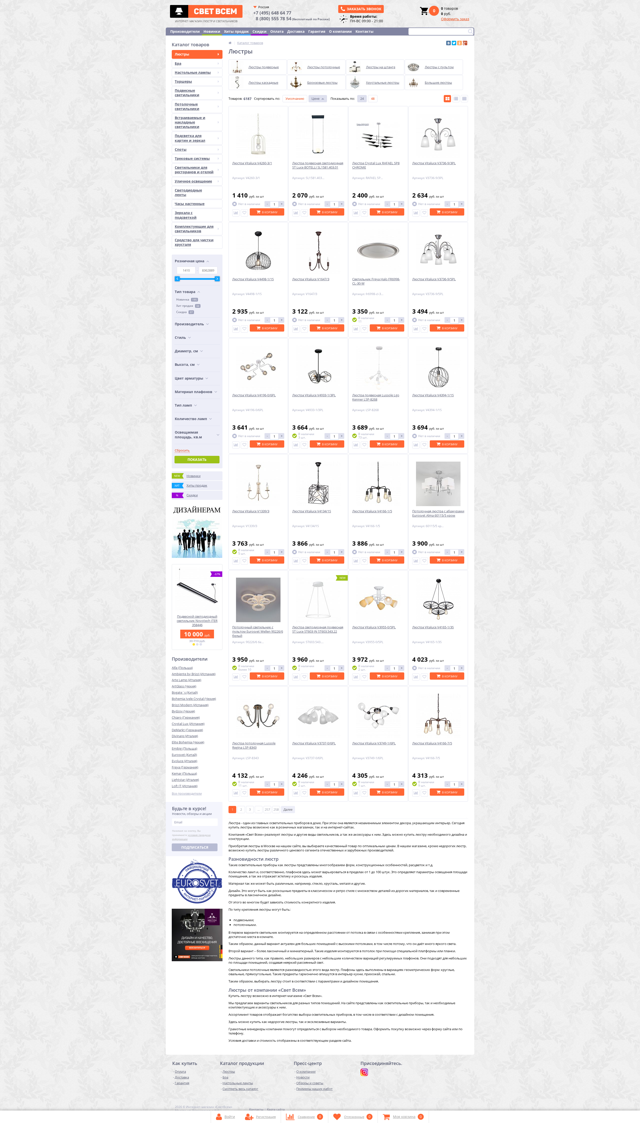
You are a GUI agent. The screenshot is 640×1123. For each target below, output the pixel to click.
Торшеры (183, 81)
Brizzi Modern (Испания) (190, 705)
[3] (201, 644)
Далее (288, 809)
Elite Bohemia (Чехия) (188, 742)
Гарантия (316, 31)
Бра (178, 63)
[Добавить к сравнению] (236, 213)
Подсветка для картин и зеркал (190, 138)
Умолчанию (295, 98)
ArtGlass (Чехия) (184, 686)
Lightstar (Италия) (185, 779)
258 (276, 809)
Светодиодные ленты (188, 192)
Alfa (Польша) (182, 667)
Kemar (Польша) (184, 773)
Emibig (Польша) (184, 748)
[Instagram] (364, 1072)
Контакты (365, 31)
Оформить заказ (455, 19)
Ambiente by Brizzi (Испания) (194, 674)
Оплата (277, 31)
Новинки (212, 31)
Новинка (186, 299)
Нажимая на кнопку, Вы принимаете (191, 835)
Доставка (295, 31)
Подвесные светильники (187, 92)
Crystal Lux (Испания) (188, 723)
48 (372, 98)
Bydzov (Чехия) (183, 711)
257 (267, 809)
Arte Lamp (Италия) (186, 680)
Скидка (184, 312)
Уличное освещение (193, 181)
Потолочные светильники (187, 106)
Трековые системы (192, 158)
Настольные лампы (193, 72)
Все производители (187, 793)
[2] (197, 644)
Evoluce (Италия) (184, 761)
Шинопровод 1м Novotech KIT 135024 (197, 618)
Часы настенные (189, 203)
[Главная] (230, 43)
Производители (185, 31)
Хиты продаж (236, 31)
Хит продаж (187, 306)
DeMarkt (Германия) (187, 730)
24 (362, 98)
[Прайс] (464, 98)
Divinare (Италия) (185, 736)
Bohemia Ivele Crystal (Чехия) (194, 698)
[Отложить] (244, 213)
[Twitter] (454, 43)
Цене (316, 98)
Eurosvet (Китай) (184, 754)
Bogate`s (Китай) (185, 692)
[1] (193, 644)
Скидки (259, 31)
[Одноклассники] (459, 43)
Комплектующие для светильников (194, 228)
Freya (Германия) (185, 767)
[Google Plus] (465, 43)
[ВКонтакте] (448, 43)
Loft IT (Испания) (185, 786)
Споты (180, 149)
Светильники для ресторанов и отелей (194, 169)
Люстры (182, 54)
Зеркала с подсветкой (185, 215)
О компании (340, 31)
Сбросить (182, 450)
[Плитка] (447, 98)
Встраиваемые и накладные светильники (190, 122)
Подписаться (194, 847)
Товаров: (235, 98)
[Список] (456, 98)
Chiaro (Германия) (186, 717)
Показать (197, 459)
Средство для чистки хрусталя (194, 242)
